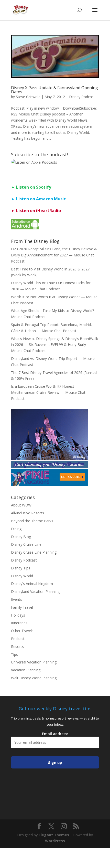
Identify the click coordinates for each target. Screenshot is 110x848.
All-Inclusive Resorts (27, 513)
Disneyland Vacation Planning (35, 591)
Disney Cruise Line (26, 544)
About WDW (21, 505)
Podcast (18, 638)
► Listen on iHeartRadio (36, 210)
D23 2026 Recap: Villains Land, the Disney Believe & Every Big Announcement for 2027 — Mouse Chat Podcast (54, 255)
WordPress (55, 840)
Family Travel (22, 607)
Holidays (18, 615)
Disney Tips (20, 568)
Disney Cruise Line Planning (34, 552)
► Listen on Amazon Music (38, 199)
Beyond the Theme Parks (32, 520)
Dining (16, 528)
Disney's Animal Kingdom (32, 583)
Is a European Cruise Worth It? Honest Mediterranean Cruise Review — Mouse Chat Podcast (48, 392)
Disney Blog (21, 536)
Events (16, 599)
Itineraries (19, 622)
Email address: (55, 733)
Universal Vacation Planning (34, 662)
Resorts (17, 646)
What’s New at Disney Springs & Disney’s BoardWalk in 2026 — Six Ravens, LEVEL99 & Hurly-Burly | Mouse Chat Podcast (54, 344)
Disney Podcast (82, 96)
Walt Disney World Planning (34, 677)
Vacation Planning (25, 670)
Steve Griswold (28, 96)
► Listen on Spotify (31, 187)
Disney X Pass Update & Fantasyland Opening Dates (54, 90)
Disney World (22, 575)
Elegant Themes (54, 834)
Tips (14, 654)
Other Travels (22, 630)
